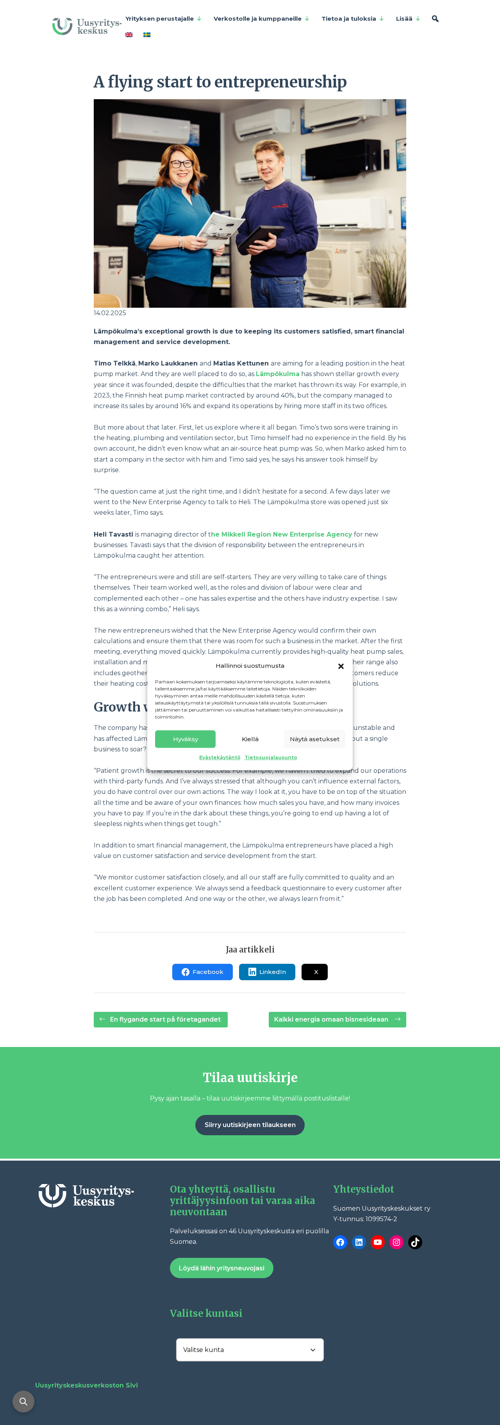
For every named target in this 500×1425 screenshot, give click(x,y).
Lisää (404, 18)
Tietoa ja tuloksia (348, 18)
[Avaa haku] (23, 1402)
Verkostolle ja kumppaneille (258, 18)
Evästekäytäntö (220, 757)
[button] (341, 665)
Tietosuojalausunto (271, 757)
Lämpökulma (278, 374)
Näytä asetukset (314, 739)
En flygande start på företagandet (165, 1019)
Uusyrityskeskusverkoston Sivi (86, 1385)
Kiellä (250, 739)
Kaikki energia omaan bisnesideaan (332, 1019)
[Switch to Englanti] (130, 34)
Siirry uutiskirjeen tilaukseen (250, 1125)
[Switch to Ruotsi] (148, 34)
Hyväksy (185, 739)
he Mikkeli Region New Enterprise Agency (281, 534)
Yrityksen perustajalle (159, 18)
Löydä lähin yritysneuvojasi (221, 1268)
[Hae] (435, 19)
